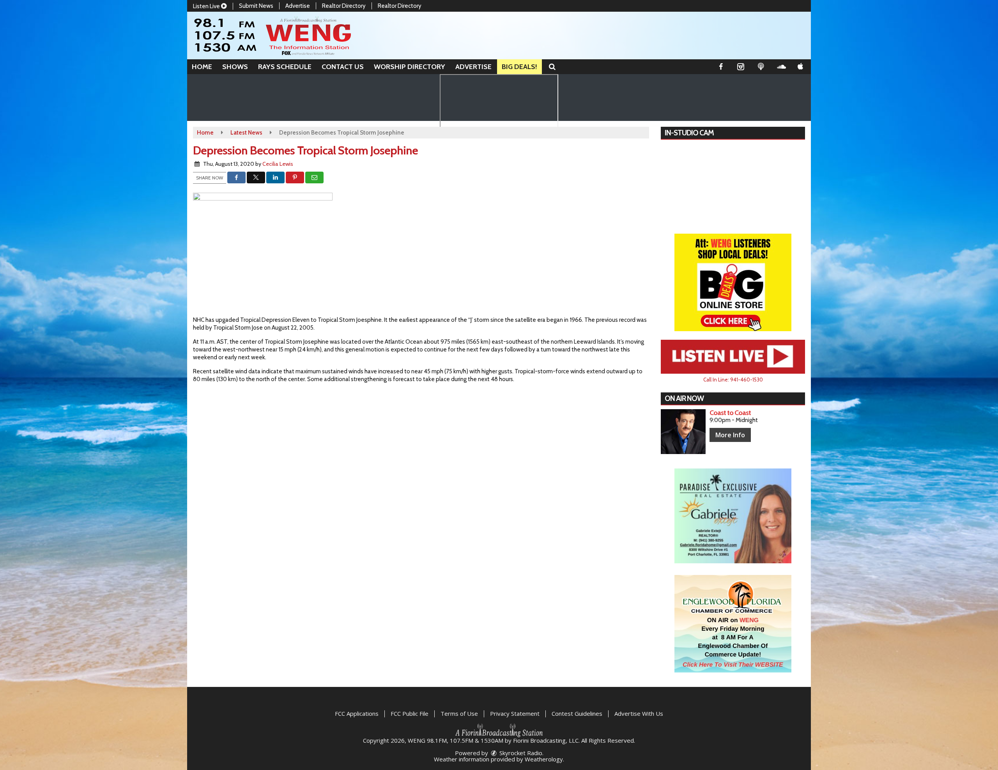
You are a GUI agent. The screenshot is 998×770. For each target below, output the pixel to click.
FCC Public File (409, 713)
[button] (552, 66)
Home (202, 66)
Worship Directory (409, 66)
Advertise (297, 5)
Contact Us (343, 66)
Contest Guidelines (577, 713)
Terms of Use (459, 713)
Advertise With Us (638, 713)
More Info (730, 435)
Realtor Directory (344, 5)
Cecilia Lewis (277, 163)
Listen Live (207, 6)
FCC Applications (357, 713)
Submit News (256, 5)
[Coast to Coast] (683, 431)
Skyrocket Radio (520, 753)
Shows (235, 66)
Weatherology (544, 759)
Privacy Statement (515, 713)
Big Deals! (519, 66)
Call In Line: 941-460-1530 (733, 379)
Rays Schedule (284, 66)
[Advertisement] (732, 282)
